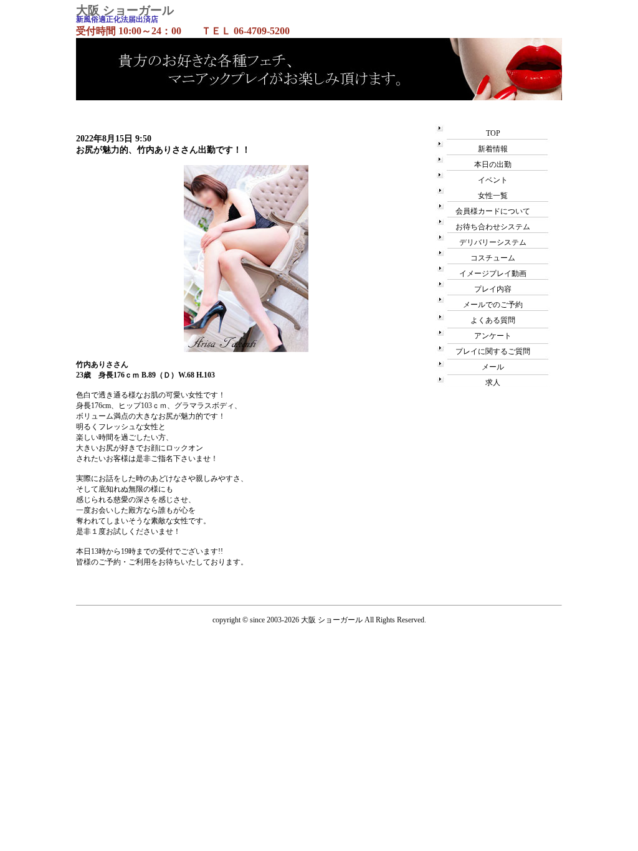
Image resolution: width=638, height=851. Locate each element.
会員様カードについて (492, 211)
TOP (493, 133)
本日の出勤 (493, 164)
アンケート (493, 335)
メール (493, 367)
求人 (492, 382)
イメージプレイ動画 (492, 273)
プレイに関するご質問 (492, 351)
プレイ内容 (493, 289)
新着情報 (493, 149)
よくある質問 (492, 320)
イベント (493, 180)
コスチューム (492, 258)
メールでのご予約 (493, 304)
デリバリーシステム (492, 242)
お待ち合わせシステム (492, 226)
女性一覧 (493, 195)
